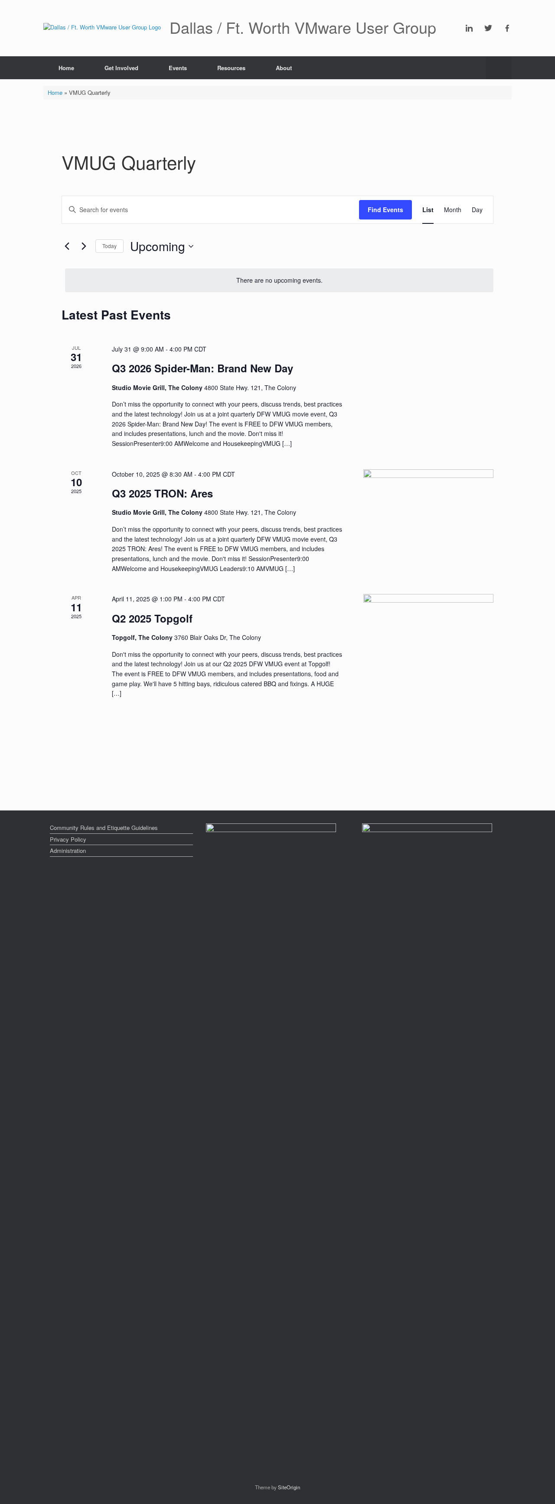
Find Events (385, 209)
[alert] (279, 280)
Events (178, 68)
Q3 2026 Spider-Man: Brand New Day (202, 368)
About (284, 68)
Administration (68, 850)
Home (66, 68)
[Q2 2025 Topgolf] (428, 626)
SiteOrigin (289, 1487)
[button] (499, 67)
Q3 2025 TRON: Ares (162, 493)
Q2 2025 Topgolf (152, 618)
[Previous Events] (67, 246)
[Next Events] (83, 246)
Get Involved (121, 68)
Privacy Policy (68, 839)
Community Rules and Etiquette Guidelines (104, 827)
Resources (231, 68)
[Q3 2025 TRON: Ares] (428, 509)
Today (109, 245)
